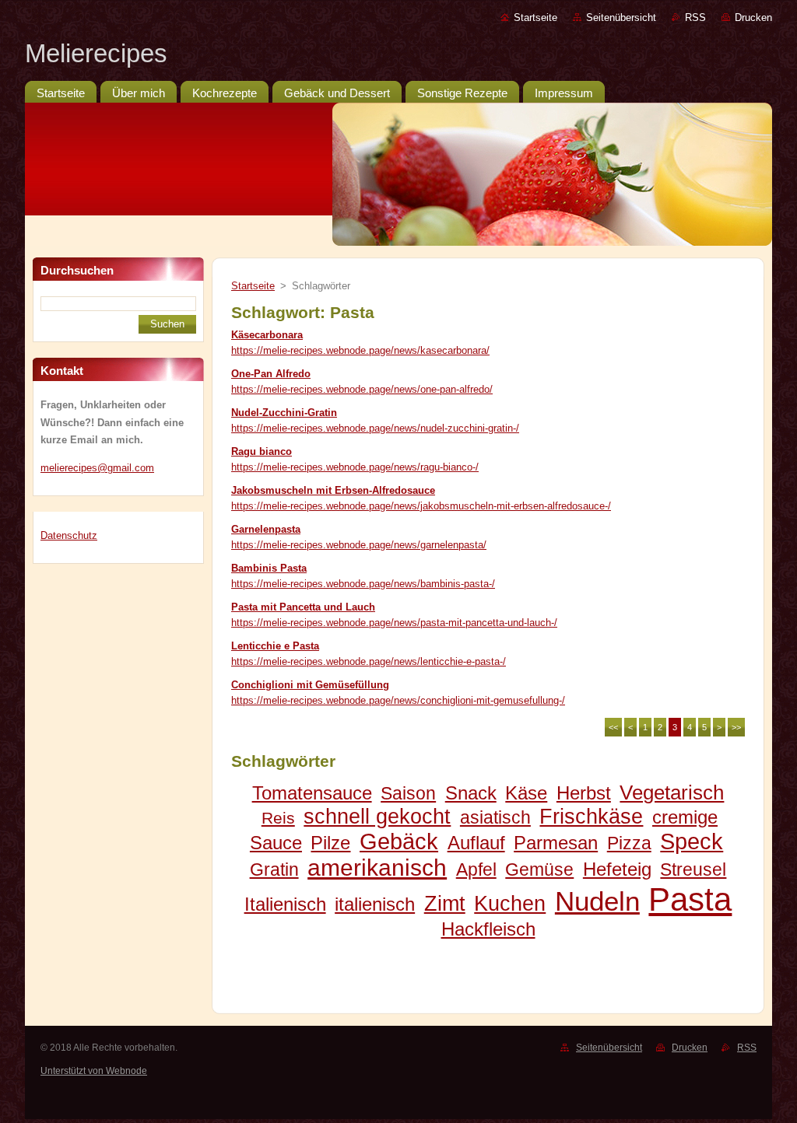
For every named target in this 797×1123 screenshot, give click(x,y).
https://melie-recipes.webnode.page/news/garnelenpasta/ (358, 545)
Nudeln (597, 901)
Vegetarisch (672, 792)
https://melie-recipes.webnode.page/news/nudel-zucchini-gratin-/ (375, 428)
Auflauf (476, 842)
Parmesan (556, 842)
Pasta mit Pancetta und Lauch (303, 607)
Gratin (274, 869)
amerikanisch (377, 867)
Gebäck (399, 841)
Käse (526, 792)
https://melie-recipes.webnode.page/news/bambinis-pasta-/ (363, 583)
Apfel (476, 869)
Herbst (583, 792)
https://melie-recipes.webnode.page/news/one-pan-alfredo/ (362, 389)
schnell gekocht (377, 816)
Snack (471, 792)
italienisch (375, 904)
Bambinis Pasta (269, 568)
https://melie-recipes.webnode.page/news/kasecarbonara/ (360, 350)
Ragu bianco (261, 451)
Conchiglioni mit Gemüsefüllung (310, 685)
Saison (408, 793)
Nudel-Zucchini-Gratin (284, 412)
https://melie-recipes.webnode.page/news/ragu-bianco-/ (355, 467)
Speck (691, 841)
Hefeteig (617, 869)
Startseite (535, 17)
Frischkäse (591, 816)
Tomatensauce (312, 792)
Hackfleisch (488, 928)
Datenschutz (68, 535)
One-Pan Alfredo (271, 374)
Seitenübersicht (621, 17)
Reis (278, 818)
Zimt (444, 903)
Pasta (690, 899)
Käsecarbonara (267, 335)
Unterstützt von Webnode (93, 1070)
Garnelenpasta (265, 529)
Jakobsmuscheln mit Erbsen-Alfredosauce (333, 490)
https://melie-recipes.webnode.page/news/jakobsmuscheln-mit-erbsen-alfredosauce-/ (421, 506)
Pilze (330, 842)
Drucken (753, 17)
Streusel (693, 869)
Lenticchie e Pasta (275, 646)
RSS (695, 17)
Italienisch (285, 904)
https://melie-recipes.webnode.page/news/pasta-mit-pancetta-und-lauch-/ (394, 622)
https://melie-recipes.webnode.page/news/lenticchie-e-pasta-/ (368, 661)
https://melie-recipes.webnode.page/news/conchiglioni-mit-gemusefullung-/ (398, 700)
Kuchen (510, 903)
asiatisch (495, 817)
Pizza (629, 843)
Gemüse (539, 869)
